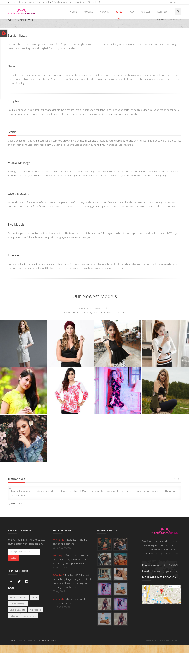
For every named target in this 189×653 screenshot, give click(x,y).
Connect (162, 11)
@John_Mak (59, 539)
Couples (23, 597)
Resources (151, 640)
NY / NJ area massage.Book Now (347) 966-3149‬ (75, 2)
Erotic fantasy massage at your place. (28, 2)
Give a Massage (17, 609)
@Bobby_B (59, 575)
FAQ (131, 11)
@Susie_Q (58, 555)
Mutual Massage (18, 603)
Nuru (12, 597)
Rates (118, 11)
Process (88, 11)
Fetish (34, 597)
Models (104, 11)
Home (73, 11)
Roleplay (14, 615)
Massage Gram (24, 640)
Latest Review (29, 615)
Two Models (35, 609)
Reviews (145, 11)
